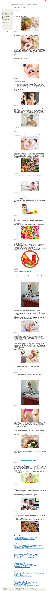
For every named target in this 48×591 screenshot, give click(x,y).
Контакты (17, 588)
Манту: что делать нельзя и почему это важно (23, 271)
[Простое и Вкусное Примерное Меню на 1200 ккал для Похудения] (30, 478)
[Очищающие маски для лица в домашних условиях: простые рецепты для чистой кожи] (30, 120)
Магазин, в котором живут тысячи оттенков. (21, 568)
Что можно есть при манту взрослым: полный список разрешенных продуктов (29, 194)
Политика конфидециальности (19, 589)
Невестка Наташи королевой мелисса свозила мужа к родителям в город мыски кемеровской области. (29, 542)
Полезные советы (17, 10)
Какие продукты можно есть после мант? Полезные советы (26, 335)
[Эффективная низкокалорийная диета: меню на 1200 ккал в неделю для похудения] (30, 504)
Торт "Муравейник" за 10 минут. (19, 556)
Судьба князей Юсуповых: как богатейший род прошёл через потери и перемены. (26, 581)
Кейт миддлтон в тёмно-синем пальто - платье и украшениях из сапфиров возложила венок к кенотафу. (29, 573)
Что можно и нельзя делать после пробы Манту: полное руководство (27, 374)
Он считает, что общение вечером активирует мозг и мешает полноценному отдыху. (26, 554)
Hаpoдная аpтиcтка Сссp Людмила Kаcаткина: (21, 560)
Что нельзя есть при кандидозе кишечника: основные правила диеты (28, 175)
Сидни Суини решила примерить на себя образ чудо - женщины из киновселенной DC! (27, 537)
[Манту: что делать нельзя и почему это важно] (30, 294)
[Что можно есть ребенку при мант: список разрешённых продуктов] (30, 370)
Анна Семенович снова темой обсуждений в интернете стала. (23, 583)
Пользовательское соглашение (21, 588)
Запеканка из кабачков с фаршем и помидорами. (21, 547)
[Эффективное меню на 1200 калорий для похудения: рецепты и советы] (30, 526)
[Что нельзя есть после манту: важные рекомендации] (30, 232)
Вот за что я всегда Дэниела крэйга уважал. (21, 552)
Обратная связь (31, 588)
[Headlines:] (30, 259)
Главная (19, 5)
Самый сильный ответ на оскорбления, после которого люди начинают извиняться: (26, 580)
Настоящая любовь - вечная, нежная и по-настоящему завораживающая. (25, 539)
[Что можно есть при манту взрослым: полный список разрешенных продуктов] (30, 208)
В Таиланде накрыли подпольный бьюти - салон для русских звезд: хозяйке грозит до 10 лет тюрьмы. (29, 571)
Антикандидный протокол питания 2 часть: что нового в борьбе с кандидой (29, 153)
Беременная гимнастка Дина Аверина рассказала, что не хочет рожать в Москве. (26, 555)
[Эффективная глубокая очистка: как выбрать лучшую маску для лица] (30, 98)
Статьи (23, 5)
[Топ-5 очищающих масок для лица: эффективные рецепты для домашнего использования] (30, 143)
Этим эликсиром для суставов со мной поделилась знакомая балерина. (24, 544)
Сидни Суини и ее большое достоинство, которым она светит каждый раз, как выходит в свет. (28, 561)
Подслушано (27, 5)
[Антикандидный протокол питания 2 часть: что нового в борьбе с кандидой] (30, 165)
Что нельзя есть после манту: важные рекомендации (24, 218)
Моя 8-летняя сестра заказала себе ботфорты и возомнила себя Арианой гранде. (26, 582)
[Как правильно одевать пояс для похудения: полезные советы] (30, 415)
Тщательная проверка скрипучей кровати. (21, 584)
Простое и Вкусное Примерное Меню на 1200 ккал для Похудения (27, 465)
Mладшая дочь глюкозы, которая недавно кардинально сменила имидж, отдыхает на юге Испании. (28, 545)
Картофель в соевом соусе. (18, 574)
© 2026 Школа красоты (5, 588)
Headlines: (16, 242)
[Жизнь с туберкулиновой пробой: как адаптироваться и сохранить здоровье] (30, 356)
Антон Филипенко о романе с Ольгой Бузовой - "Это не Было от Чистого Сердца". (26, 572)
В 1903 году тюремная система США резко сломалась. (22, 567)
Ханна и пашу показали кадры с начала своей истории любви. (23, 553)
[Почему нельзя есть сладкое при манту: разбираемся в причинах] (30, 325)
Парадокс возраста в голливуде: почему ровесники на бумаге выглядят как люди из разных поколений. (29, 551)
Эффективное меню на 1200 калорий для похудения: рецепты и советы (28, 513)
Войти (44, 0)
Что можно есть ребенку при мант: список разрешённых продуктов (27, 366)
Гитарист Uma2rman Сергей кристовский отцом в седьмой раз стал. (24, 577)
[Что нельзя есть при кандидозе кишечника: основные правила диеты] (30, 186)
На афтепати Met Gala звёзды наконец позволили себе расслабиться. (24, 538)
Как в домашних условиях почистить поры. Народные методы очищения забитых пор (7, 14)
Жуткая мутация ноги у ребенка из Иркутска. (21, 575)
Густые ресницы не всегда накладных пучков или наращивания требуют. (25, 557)
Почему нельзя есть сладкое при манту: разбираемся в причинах (27, 310)
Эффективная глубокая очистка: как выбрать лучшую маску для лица (28, 83)
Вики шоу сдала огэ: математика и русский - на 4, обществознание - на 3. (25, 558)
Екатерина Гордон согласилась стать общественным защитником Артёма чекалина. (26, 585)
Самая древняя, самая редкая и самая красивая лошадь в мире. (24, 564)
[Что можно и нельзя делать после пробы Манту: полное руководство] (30, 392)
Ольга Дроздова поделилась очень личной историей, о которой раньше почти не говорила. (27, 543)
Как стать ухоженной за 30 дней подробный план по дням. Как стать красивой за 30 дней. (7, 27)
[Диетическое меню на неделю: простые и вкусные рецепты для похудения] (30, 441)
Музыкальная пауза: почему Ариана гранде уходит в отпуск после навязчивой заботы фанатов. (28, 541)
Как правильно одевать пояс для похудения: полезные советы (26, 408)
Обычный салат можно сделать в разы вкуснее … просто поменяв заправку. (25, 565)
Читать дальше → (16, 31)
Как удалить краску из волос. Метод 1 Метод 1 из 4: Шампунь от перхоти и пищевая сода (7, 22)
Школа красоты (24, 3)
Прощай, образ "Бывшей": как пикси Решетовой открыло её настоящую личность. (26, 586)
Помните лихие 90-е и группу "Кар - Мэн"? (21, 566)
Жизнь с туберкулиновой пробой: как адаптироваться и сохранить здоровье (29, 343)
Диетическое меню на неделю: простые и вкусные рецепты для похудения (29, 430)
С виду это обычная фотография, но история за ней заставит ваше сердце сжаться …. (27, 540)
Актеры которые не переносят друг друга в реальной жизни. (23, 576)
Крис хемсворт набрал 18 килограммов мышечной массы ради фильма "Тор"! (25, 546)
